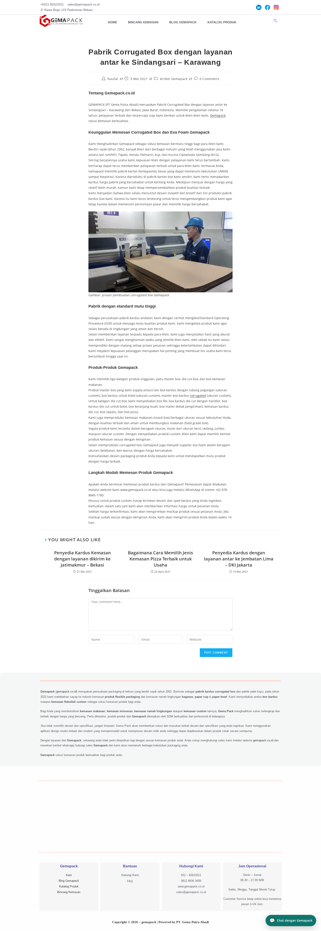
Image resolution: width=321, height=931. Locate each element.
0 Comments (209, 79)
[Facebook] (267, 7)
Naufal (112, 79)
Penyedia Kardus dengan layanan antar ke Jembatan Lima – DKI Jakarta (238, 559)
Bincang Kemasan (143, 22)
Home (112, 22)
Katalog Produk (221, 22)
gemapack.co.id (66, 691)
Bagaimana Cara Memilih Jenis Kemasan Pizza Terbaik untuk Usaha (160, 559)
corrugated (198, 395)
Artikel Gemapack (174, 79)
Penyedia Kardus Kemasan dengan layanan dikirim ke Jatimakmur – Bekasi (82, 559)
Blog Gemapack (183, 22)
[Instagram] (276, 7)
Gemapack (217, 115)
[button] (275, 21)
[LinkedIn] (258, 7)
